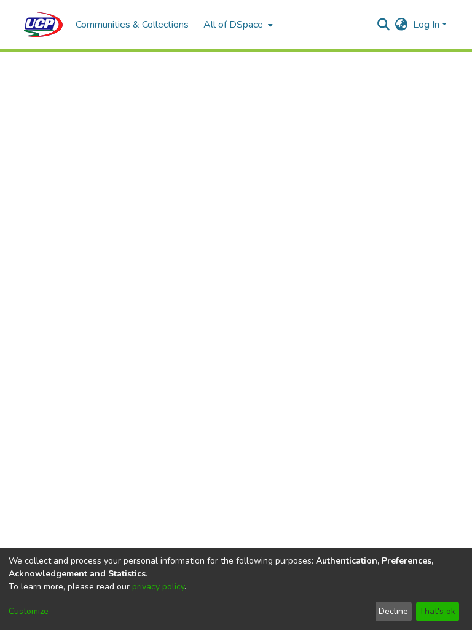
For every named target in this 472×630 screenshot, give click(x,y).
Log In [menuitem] (426, 24)
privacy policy (158, 586)
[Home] (43, 24)
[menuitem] (237, 24)
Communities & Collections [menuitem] (132, 24)
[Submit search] (383, 24)
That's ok (437, 611)
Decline (393, 611)
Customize (29, 611)
